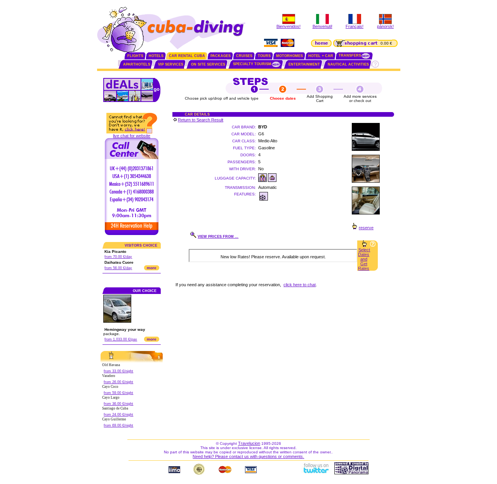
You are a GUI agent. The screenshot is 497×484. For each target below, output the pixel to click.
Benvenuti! (322, 26)
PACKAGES (220, 56)
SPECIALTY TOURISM (252, 64)
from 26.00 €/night (118, 382)
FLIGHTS (135, 56)
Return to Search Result (200, 120)
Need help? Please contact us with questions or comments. (248, 456)
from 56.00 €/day (118, 268)
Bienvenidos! (288, 26)
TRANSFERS (350, 55)
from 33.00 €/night (118, 371)
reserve (366, 227)
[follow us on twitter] (316, 472)
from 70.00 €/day (118, 257)
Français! (354, 26)
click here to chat (299, 284)
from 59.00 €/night (118, 393)
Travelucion (249, 443)
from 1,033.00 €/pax (120, 339)
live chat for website (131, 135)
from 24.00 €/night (118, 415)
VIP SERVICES (170, 64)
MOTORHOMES (289, 56)
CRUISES (244, 56)
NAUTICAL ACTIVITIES (348, 64)
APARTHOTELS (136, 64)
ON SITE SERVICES (208, 64)
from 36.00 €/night (118, 404)
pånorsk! (385, 26)
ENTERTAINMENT (304, 64)
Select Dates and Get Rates (364, 259)
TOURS (264, 56)
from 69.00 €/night (118, 425)
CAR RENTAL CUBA (187, 56)
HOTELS (156, 56)
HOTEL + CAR (320, 56)
